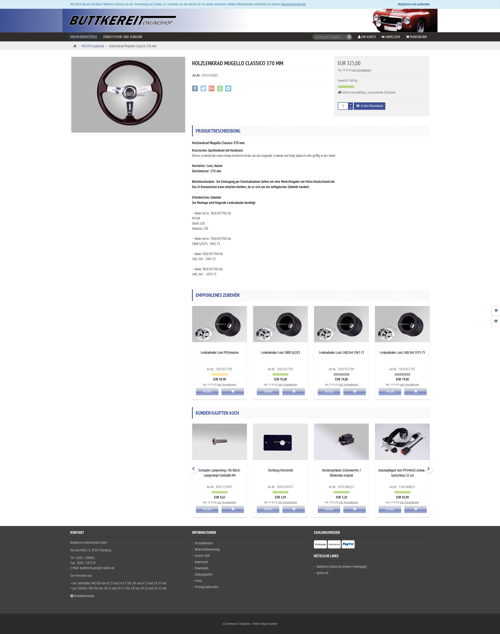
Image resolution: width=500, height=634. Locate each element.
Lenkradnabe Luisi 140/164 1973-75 (402, 353)
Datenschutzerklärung (293, 4)
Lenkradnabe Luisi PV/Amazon (219, 353)
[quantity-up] (351, 105)
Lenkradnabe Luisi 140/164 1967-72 (341, 353)
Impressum (201, 562)
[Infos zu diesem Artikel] (219, 324)
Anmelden (392, 37)
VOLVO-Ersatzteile (83, 37)
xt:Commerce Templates (237, 624)
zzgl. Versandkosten (361, 70)
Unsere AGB (202, 556)
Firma (198, 581)
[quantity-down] (351, 107)
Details (207, 391)
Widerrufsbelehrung (207, 549)
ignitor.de (323, 573)
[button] (353, 107)
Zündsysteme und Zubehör (122, 37)
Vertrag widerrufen (206, 587)
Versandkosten (204, 543)
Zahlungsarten (203, 574)
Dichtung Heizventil (280, 470)
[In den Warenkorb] (232, 391)
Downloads (201, 568)
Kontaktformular (83, 596)
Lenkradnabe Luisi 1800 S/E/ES (280, 353)
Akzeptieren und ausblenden (414, 4)
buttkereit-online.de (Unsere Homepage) (342, 567)
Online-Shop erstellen (265, 624)
